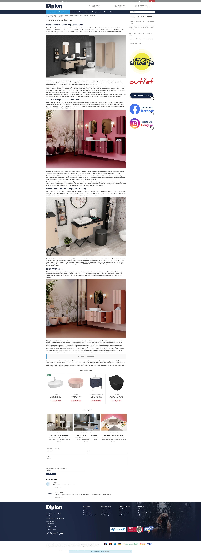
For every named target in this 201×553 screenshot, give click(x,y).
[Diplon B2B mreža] (136, 6)
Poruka (47, 456)
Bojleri (139, 515)
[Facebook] (47, 533)
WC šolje (116, 394)
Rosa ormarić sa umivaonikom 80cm (96, 397)
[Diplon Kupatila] (54, 6)
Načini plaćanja (123, 510)
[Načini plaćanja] (90, 6)
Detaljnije (59, 441)
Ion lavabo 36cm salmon (76, 397)
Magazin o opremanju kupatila (61, 15)
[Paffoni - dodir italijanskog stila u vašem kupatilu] (87, 422)
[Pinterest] (58, 533)
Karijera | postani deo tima (89, 515)
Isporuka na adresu (124, 513)
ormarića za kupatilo (70, 494)
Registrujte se (141, 1)
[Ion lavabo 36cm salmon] (76, 383)
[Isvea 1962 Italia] (49, 391)
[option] (55, 389)
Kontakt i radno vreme (106, 513)
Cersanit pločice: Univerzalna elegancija (141, 39)
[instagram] (142, 124)
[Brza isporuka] (114, 6)
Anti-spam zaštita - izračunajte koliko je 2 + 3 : (56, 468)
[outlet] (142, 82)
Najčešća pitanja (105, 515)
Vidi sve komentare (54, 448)
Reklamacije (123, 515)
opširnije (107, 551)
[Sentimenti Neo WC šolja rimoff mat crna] (116, 383)
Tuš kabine (140, 508)
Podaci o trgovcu (87, 510)
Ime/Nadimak (49, 451)
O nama (85, 508)
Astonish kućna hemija (135, 43)
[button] (142, 12)
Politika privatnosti (105, 510)
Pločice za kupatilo (142, 510)
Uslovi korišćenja (105, 508)
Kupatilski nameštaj (86, 356)
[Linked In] (54, 533)
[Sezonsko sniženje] (142, 61)
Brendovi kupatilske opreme (75, 15)
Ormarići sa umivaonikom (96, 394)
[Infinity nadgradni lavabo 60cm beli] (55, 383)
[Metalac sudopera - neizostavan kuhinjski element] (114, 422)
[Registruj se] (142, 95)
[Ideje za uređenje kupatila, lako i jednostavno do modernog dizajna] (60, 422)
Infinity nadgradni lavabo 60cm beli (55, 397)
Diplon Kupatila (49, 15)
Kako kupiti (122, 508)
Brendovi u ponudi (87, 513)
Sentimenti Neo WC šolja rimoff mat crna (116, 397)
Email (89, 451)
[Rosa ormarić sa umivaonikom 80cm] (96, 383)
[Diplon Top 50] (149, 529)
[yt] (51, 533)
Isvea (107, 365)
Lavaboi (56, 394)
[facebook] (142, 110)
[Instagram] (61, 533)
